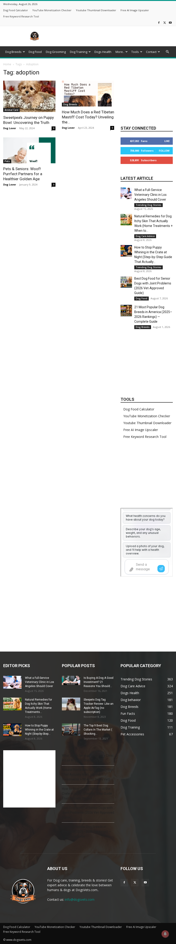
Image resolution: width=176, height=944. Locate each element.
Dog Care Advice (145, 236)
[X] (164, 22)
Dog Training (78, 52)
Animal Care (11, 110)
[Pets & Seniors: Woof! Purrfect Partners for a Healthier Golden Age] (29, 150)
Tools (135, 52)
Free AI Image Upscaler (135, 10)
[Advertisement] (119, 36)
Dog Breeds (13, 52)
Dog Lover (9, 128)
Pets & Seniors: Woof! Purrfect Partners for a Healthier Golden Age (22, 173)
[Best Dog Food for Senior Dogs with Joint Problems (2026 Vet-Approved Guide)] (126, 282)
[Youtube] (170, 22)
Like (167, 141)
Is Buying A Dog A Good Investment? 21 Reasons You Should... (98, 682)
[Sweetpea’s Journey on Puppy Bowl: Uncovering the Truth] (29, 96)
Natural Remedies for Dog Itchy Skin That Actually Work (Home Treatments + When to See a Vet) (88, 774)
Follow (164, 150)
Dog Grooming (56, 52)
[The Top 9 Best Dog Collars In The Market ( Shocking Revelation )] (71, 729)
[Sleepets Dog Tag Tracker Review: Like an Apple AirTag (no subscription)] (71, 704)
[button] (167, 52)
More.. (120, 52)
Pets (7, 161)
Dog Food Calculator (15, 10)
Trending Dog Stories (148, 205)
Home (7, 64)
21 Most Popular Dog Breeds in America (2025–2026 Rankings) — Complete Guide (86, 831)
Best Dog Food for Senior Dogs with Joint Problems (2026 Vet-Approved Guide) (88, 812)
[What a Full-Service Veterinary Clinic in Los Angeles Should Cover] (126, 193)
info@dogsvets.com (79, 899)
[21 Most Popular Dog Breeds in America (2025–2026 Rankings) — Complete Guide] (126, 310)
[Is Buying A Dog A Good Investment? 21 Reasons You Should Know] (71, 680)
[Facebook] (158, 22)
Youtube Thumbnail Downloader (96, 10)
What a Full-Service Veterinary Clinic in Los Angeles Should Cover (150, 194)
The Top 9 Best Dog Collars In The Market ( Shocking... (98, 729)
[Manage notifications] (165, 934)
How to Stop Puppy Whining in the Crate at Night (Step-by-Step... (39, 729)
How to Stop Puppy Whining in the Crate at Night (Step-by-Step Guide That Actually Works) (87, 793)
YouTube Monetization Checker (52, 10)
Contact (151, 52)
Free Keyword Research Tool (21, 16)
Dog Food (35, 52)
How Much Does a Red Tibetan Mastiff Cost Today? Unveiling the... (88, 117)
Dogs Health (102, 52)
